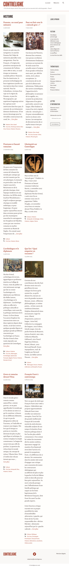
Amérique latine (15, 126)
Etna (18, 469)
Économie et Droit (55, 74)
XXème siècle (28, 543)
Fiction (52, 31)
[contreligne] (13, 4)
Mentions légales (61, 553)
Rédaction (56, 3)
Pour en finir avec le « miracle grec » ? (34, 23)
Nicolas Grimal (7, 360)
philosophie (34, 367)
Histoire (8, 124)
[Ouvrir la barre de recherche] (63, 3)
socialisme (39, 541)
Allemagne (14, 353)
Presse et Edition (54, 90)
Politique (34, 534)
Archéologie (36, 219)
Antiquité (29, 219)
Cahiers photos (54, 70)
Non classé (14, 124)
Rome (17, 241)
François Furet (35, 538)
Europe (35, 134)
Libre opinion (54, 19)
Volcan (10, 471)
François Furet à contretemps (31, 375)
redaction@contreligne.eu (34, 559)
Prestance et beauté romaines (11, 145)
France (8, 129)
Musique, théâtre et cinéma (55, 82)
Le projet (47, 3)
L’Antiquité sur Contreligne (31, 145)
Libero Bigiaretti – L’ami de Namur (55, 49)
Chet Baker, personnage (53, 36)
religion (32, 221)
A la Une (8, 126)
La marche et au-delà (56, 55)
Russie (40, 367)
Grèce (39, 134)
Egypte (11, 358)
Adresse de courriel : (56, 115)
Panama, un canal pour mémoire (13, 23)
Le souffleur (53, 53)
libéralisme (33, 541)
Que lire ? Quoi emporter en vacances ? (31, 251)
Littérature (28, 367)
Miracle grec (34, 136)
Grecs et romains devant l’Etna (10, 375)
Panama (18, 129)
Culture (8, 239)
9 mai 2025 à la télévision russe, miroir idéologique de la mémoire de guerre (55, 42)
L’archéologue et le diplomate (11, 249)
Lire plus (14, 119)
